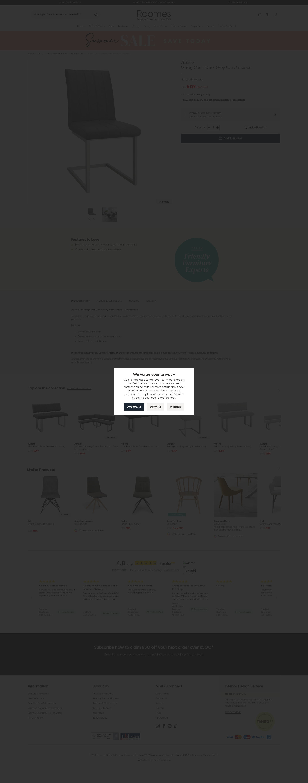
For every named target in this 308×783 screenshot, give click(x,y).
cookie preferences (163, 398)
